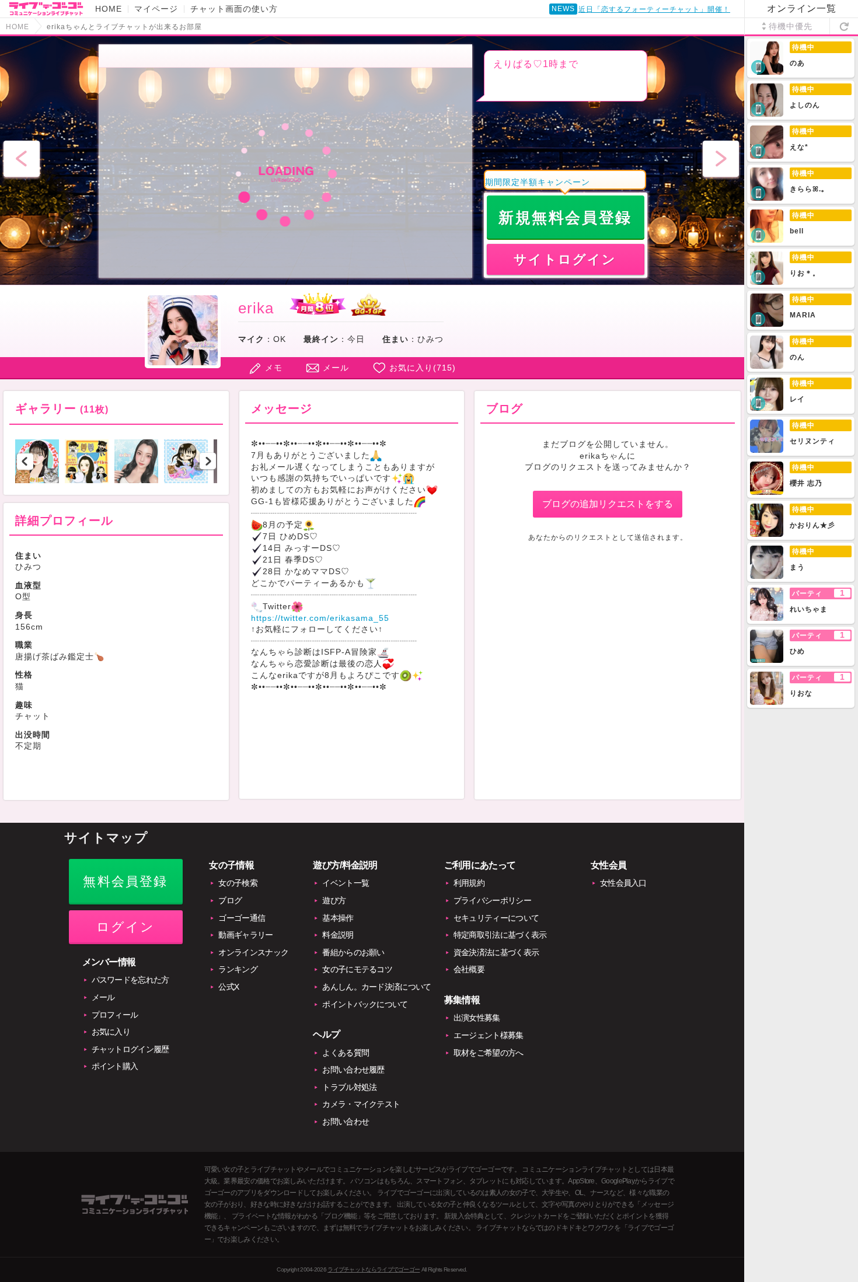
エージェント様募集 (489, 1035)
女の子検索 (237, 883)
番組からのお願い (353, 952)
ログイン (125, 927)
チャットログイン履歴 (130, 1049)
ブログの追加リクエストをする (607, 504)
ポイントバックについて (364, 1004)
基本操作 (337, 918)
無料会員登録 (125, 881)
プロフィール (115, 1014)
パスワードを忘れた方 (130, 979)
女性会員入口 (623, 883)
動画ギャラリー (245, 934)
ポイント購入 (115, 1066)
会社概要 (469, 969)
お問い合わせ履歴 (353, 1069)
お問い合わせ (345, 1121)
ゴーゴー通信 (241, 918)
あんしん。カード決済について (376, 986)
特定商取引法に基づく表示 (500, 934)
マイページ (156, 8)
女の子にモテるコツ (357, 969)
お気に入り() (422, 367)
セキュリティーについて (496, 918)
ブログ (230, 900)
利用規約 (469, 883)
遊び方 (334, 900)
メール (336, 367)
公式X (228, 986)
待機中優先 (790, 26)
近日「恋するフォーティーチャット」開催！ (654, 9)
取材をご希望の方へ (489, 1052)
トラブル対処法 (349, 1087)
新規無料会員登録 (565, 217)
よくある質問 (345, 1052)
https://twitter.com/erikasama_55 (320, 618)
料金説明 (337, 934)
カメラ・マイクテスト (361, 1104)
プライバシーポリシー (492, 900)
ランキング (237, 969)
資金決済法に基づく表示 (496, 952)
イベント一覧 (345, 883)
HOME (108, 8)
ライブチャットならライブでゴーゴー (373, 1269)
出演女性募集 (477, 1017)
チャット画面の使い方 (234, 8)
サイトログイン (565, 259)
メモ (273, 367)
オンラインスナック (253, 952)
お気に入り (111, 1031)
